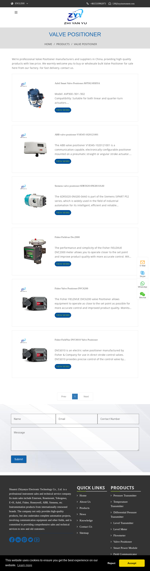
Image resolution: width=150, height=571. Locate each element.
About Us (85, 501)
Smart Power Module (125, 547)
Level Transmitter (123, 523)
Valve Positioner (122, 541)
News (83, 514)
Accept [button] (132, 563)
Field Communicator (125, 554)
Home (83, 495)
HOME (48, 44)
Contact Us (86, 526)
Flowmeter (119, 535)
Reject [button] (111, 563)
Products (63, 44)
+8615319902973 (98, 3)
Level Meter (120, 529)
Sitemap (84, 532)
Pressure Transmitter (124, 495)
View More (63, 110)
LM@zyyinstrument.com (123, 3)
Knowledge (86, 520)
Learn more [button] (24, 565)
